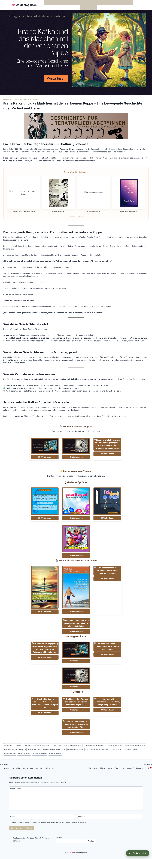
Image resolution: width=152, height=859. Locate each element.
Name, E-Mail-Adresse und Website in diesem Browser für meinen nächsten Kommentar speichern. (49, 822)
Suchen (59, 838)
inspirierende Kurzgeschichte (135, 745)
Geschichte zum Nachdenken (94, 745)
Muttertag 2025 (117, 749)
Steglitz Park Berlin (132, 749)
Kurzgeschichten (32, 99)
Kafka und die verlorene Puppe (15, 749)
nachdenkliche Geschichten (14, 99)
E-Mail (81, 817)
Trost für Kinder (10, 753)
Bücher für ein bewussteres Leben (107, 2)
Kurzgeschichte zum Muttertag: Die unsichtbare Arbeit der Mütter (27, 766)
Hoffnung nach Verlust (114, 745)
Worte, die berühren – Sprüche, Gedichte (62, 2)
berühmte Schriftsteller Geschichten (37, 745)
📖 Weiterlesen (44, 457)
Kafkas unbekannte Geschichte (54, 749)
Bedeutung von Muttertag (13, 745)
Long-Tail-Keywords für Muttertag (97, 749)
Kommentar (15, 789)
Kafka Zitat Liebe (34, 749)
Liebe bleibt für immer (75, 749)
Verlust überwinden (40, 753)
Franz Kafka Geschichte (72, 745)
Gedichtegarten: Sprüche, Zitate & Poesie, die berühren (32, 839)
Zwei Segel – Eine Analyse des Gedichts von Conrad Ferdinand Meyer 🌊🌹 (120, 766)
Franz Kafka (57, 745)
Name (13, 817)
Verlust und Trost (55, 753)
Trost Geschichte (24, 753)
